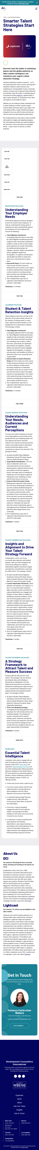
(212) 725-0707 (9, 1123)
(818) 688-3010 (25, 1135)
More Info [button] (7, 189)
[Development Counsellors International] (3, 9)
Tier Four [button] (7, 175)
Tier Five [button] (6, 182)
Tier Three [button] (7, 167)
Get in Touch (19, 1113)
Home (5, 17)
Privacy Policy (24, 1147)
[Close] (37, 2)
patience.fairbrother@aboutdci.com (19, 1019)
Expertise (19, 1095)
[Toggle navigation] (36, 9)
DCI (30, 901)
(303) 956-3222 (25, 1123)
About (19, 1103)
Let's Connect (18, 1025)
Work (19, 1099)
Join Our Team (19, 1106)
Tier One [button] (6, 151)
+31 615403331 (9, 1140)
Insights (19, 1110)
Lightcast (27, 954)
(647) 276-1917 (9, 1135)
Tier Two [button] (7, 159)
